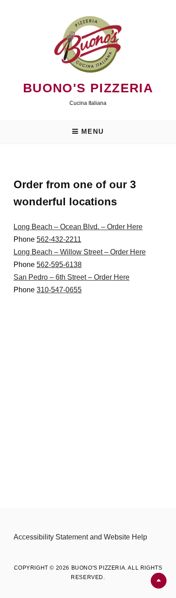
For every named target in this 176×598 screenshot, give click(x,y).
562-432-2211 (59, 239)
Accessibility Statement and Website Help (80, 537)
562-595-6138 (59, 264)
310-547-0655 (59, 290)
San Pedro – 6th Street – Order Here (72, 277)
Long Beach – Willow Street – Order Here (80, 252)
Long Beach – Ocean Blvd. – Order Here (78, 227)
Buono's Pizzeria (88, 88)
